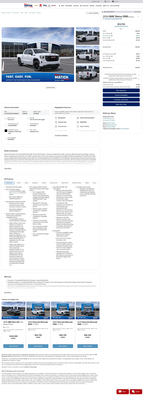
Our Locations (114, 6)
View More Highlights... (61, 135)
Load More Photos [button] (50, 87)
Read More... (8, 168)
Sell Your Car (84, 6)
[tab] (9, 183)
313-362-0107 (124, 128)
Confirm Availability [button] (121, 95)
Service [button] (92, 6)
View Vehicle (13, 346)
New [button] (62, 6)
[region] (121, 59)
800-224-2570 (110, 123)
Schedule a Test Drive (121, 100)
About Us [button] (106, 6)
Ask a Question (121, 90)
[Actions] (138, 16)
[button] (38, 54)
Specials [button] (76, 6)
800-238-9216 (112, 125)
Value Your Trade (121, 104)
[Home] (59, 5)
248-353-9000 (111, 127)
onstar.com (15, 193)
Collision (99, 6)
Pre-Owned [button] (68, 6)
